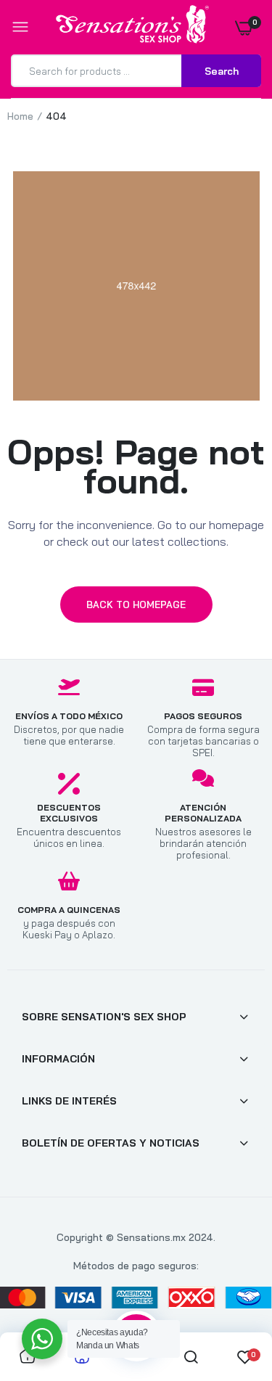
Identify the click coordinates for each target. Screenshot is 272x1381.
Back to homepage (136, 604)
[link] (232, 1290)
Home (20, 116)
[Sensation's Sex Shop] (132, 27)
